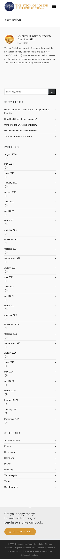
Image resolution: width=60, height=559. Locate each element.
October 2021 (10, 249)
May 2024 (9, 164)
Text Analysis (10, 475)
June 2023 (9, 173)
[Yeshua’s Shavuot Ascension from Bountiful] (9, 39)
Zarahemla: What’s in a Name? (18, 136)
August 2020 (10, 353)
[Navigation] (54, 6)
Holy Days (9, 458)
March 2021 (10, 305)
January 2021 (10, 315)
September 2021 (12, 258)
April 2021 (9, 296)
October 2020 (10, 334)
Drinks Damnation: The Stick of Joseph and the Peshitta (26, 111)
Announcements (12, 440)
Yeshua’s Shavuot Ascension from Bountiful (34, 37)
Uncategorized (11, 487)
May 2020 (9, 371)
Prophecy (8, 469)
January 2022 (10, 230)
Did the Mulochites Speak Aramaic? (21, 130)
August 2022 (10, 192)
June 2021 (9, 286)
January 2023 (10, 182)
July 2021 (8, 277)
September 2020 (12, 343)
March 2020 (10, 390)
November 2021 (12, 239)
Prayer (7, 463)
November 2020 (12, 324)
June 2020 (9, 362)
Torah (7, 481)
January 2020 (10, 409)
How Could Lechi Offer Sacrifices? (20, 119)
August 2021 (10, 267)
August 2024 (10, 154)
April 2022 (9, 211)
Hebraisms (9, 452)
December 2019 (11, 419)
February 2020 (11, 400)
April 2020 (9, 381)
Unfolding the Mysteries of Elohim (20, 125)
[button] (52, 92)
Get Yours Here (22, 532)
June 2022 (9, 201)
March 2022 (10, 220)
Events (7, 446)
